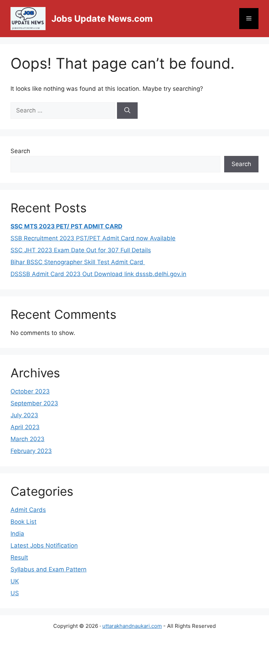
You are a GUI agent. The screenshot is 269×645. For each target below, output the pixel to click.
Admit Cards (28, 509)
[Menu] (248, 18)
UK (15, 581)
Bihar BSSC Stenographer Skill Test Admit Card (78, 262)
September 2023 (34, 403)
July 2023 (24, 415)
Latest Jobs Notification (44, 545)
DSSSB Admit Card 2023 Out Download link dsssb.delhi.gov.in (98, 273)
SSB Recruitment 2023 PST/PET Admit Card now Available (93, 238)
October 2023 (30, 391)
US (15, 593)
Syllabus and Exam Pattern (49, 569)
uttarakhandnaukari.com (132, 626)
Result (19, 557)
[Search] (127, 110)
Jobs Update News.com (102, 18)
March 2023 (27, 438)
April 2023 (25, 427)
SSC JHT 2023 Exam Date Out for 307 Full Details (81, 250)
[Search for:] (64, 110)
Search (20, 151)
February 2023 (31, 450)
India (17, 533)
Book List (23, 521)
